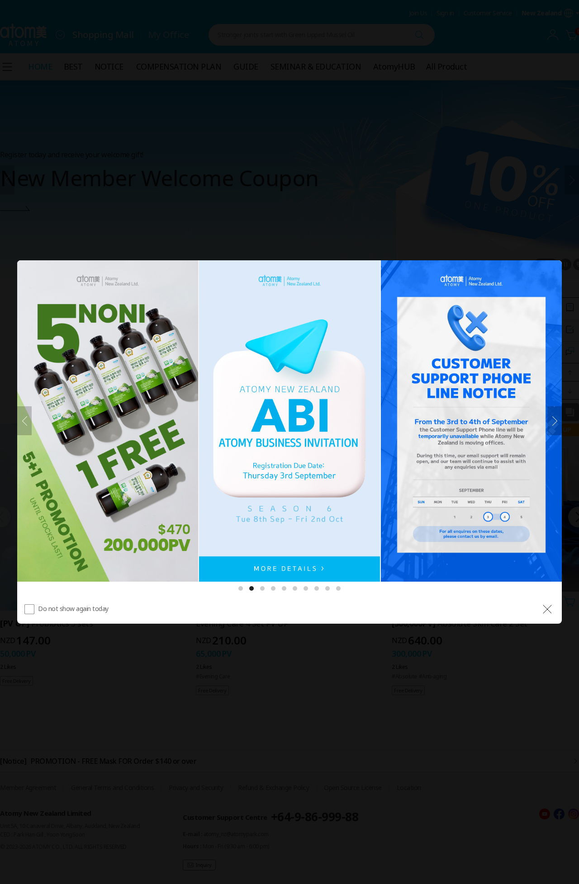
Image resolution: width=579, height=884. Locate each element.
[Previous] (24, 420)
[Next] (554, 420)
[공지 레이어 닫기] (547, 609)
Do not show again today (73, 608)
